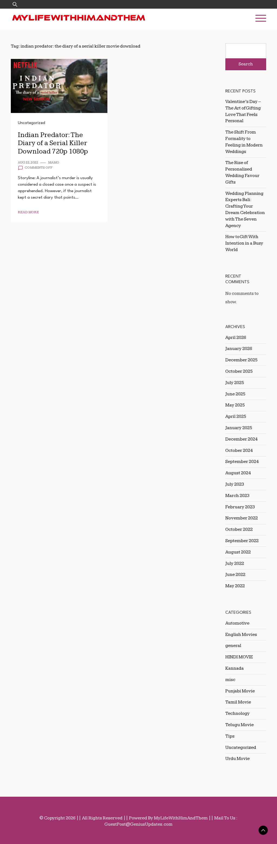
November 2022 (241, 518)
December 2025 (241, 360)
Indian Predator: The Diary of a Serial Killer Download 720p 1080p (53, 143)
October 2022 (239, 529)
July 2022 (234, 563)
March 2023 (237, 495)
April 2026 (235, 337)
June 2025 (235, 394)
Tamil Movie (238, 702)
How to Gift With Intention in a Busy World (244, 243)
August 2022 (238, 552)
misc (230, 679)
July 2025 (234, 382)
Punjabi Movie (240, 691)
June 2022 (235, 574)
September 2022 (242, 540)
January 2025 (238, 428)
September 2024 (242, 461)
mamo (53, 163)
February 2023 (240, 507)
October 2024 (239, 450)
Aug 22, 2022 (28, 163)
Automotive (237, 623)
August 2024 (238, 473)
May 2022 (235, 586)
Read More (28, 212)
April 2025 (235, 416)
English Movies (241, 634)
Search (246, 64)
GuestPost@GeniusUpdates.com (138, 824)
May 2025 (235, 405)
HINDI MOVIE (239, 657)
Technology (237, 713)
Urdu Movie (237, 758)
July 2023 (234, 484)
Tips (230, 736)
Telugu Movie (239, 725)
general (233, 645)
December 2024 (241, 439)
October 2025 (239, 371)
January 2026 (238, 348)
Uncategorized (31, 123)
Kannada (234, 668)
